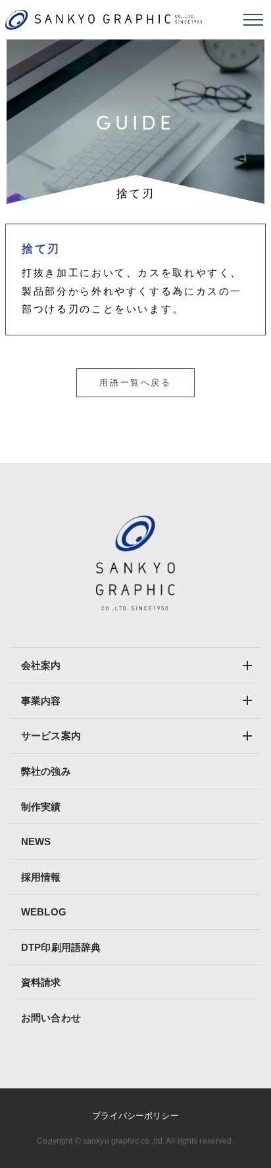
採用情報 (41, 877)
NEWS (36, 841)
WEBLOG (43, 911)
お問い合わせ (51, 1017)
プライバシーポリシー (135, 1116)
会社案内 (41, 665)
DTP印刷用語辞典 (61, 947)
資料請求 (41, 982)
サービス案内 (51, 735)
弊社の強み (46, 771)
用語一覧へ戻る (135, 382)
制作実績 (41, 806)
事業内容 (41, 700)
